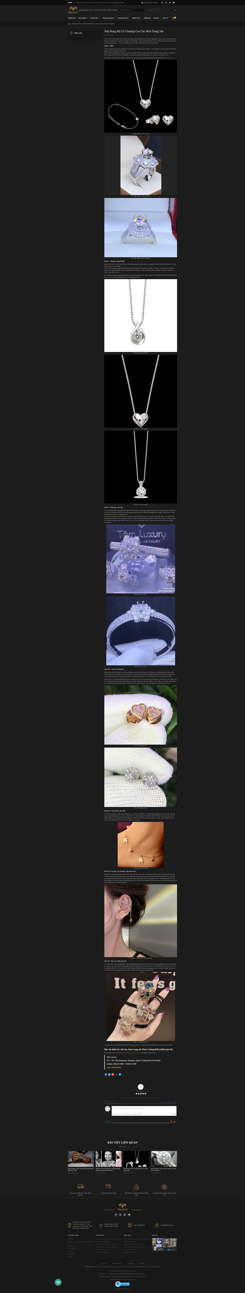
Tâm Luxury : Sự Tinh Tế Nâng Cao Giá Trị (135, 1169)
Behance (132, 1267)
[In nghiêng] (116, 1114)
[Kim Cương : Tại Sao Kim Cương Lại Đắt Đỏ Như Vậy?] (109, 1159)
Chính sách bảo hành (102, 1241)
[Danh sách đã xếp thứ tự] (124, 1114)
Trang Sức (94, 18)
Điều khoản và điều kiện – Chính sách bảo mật (80, 1242)
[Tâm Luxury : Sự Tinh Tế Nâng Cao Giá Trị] (136, 1159)
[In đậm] (113, 1114)
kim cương (120, 43)
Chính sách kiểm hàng (102, 1249)
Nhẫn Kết (147, 18)
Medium (121, 1267)
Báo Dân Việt (72, 1249)
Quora (149, 1267)
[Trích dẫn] (129, 1114)
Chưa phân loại (76, 24)
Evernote (100, 1267)
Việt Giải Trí (71, 1254)
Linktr (153, 1267)
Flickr (111, 1267)
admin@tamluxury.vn (167, 1225)
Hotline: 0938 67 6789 (111, 1226)
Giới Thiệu (71, 1239)
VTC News (71, 1246)
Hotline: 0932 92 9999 (111, 1224)
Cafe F (70, 1256)
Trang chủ (72, 18)
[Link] (135, 1114)
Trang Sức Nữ (123, 18)
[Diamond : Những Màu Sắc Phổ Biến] (164, 1159)
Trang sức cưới (117, 1263)
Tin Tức (165, 18)
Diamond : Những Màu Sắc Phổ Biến (162, 1168)
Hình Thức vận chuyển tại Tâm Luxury (107, 1247)
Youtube (115, 1267)
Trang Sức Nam (107, 18)
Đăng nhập (172, 1102)
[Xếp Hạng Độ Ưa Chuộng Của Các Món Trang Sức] (81, 1159)
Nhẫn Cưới (136, 18)
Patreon (158, 1267)
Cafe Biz (70, 1251)
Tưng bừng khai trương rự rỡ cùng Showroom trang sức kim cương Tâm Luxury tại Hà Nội (102, 2)
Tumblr (127, 1267)
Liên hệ (155, 18)
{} (137, 1114)
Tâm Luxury (170, 58)
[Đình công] (121, 1114)
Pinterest (106, 1267)
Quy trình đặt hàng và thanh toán (106, 1244)
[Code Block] (132, 1114)
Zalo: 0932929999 (139, 1225)
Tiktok (138, 1267)
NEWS (70, 2)
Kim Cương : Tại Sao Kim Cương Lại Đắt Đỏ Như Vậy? (108, 1169)
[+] (140, 1114)
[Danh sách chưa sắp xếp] (127, 1114)
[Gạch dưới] (119, 1114)
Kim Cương (82, 18)
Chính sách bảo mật (102, 1252)
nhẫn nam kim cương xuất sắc (130, 1053)
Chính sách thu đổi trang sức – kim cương (108, 1239)
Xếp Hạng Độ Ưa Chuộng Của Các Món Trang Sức (80, 1169)
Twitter (94, 1267)
